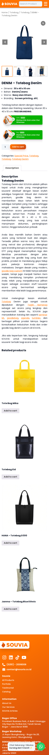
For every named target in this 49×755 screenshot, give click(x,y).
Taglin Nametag (37, 304)
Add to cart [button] (10, 410)
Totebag (14, 12)
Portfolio (6, 684)
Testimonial (8, 687)
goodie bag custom (12, 270)
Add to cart (18, 146)
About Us (6, 703)
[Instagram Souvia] (4, 657)
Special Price (21, 155)
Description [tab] (12, 168)
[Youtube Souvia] (24, 657)
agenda (25, 318)
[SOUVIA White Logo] (10, 3)
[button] (44, 42)
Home (5, 12)
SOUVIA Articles (10, 710)
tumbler (36, 318)
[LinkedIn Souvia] (11, 657)
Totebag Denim (20, 159)
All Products (8, 680)
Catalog (6, 691)
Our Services (8, 707)
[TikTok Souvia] (17, 657)
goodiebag (12, 318)
